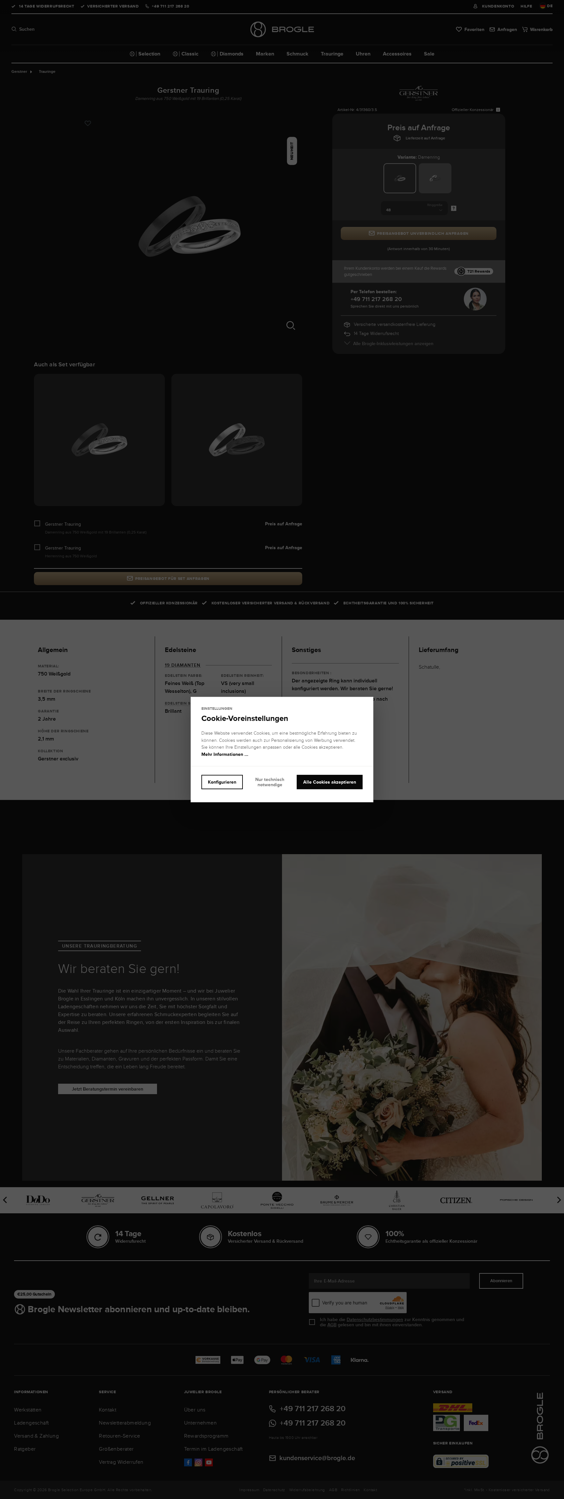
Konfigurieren (222, 782)
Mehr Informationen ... (224, 754)
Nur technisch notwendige (269, 782)
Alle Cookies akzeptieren (329, 782)
